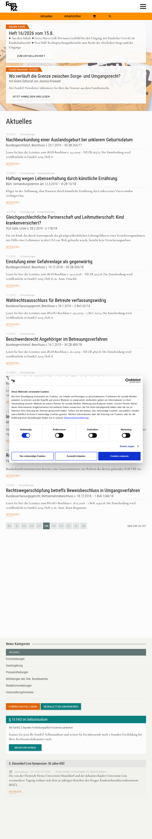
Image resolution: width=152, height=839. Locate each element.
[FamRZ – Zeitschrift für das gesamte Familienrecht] (11, 6)
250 (61, 525)
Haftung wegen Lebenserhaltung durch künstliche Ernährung (61, 178)
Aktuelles (46, 16)
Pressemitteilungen (46, 173)
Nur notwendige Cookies (32, 456)
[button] (143, 6)
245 (24, 525)
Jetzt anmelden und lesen (31, 96)
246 (32, 525)
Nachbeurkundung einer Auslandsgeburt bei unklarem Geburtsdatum (69, 140)
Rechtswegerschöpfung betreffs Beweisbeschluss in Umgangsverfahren (73, 490)
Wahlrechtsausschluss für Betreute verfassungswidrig (56, 300)
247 (39, 525)
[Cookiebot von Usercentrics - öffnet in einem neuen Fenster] (128, 380)
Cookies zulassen (119, 456)
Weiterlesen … (13, 163)
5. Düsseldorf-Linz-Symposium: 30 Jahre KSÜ (36, 763)
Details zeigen (127, 446)
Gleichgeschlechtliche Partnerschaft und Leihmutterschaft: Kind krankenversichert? (65, 220)
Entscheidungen (27, 134)
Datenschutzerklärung (76, 418)
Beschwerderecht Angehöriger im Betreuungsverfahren (56, 339)
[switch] (59, 435)
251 (69, 525)
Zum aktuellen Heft (31, 56)
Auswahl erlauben (76, 456)
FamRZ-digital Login (23, 706)
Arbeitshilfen (72, 16)
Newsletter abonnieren (61, 706)
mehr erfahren (25, 747)
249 (54, 525)
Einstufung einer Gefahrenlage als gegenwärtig (49, 261)
